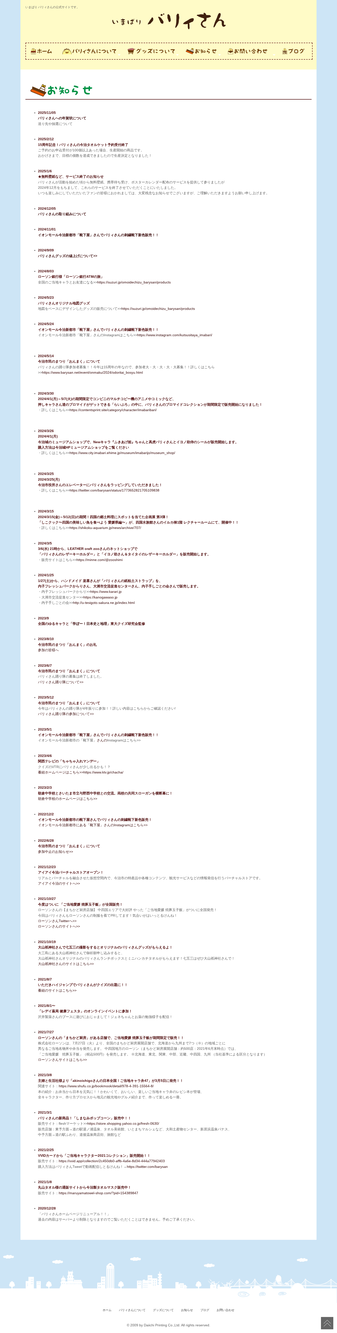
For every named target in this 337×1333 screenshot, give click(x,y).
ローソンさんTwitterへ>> (57, 921)
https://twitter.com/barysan (147, 1167)
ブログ (204, 1310)
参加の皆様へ (48, 650)
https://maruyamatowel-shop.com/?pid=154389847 (98, 1193)
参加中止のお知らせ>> (55, 852)
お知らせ (187, 1310)
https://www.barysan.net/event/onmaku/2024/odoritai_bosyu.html (92, 372)
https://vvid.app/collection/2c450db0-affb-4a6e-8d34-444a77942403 (112, 1161)
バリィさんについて (132, 1310)
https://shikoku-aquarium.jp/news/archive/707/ (105, 528)
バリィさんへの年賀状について (62, 118)
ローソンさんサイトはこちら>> (62, 1060)
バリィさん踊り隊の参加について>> (66, 714)
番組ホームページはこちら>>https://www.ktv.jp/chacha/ (80, 772)
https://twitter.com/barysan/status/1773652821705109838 (114, 490)
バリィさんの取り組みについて (62, 214)
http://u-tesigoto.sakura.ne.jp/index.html (104, 603)
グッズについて (163, 1310)
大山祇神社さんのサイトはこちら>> (66, 964)
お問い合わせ (225, 1310)
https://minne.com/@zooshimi (99, 560)
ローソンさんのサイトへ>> (59, 926)
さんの (102, 740)
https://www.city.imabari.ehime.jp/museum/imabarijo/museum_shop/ (122, 453)
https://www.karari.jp (106, 592)
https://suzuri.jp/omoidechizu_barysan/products (134, 282)
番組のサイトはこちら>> (57, 990)
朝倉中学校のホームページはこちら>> (67, 799)
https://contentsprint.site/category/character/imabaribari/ (113, 410)
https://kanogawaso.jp (100, 597)
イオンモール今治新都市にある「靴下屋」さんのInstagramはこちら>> (93, 825)
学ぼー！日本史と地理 (90, 624)
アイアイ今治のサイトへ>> (59, 883)
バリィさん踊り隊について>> (60, 682)
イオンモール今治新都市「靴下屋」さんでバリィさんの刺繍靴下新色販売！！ (98, 235)
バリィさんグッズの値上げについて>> (67, 256)
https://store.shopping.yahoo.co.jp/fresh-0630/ (123, 1123)
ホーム (107, 1310)
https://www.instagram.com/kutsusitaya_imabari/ (174, 335)
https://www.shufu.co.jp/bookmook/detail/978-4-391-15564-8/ (106, 1086)
